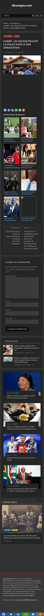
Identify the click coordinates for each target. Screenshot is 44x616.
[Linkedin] (12, 110)
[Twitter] (8, 110)
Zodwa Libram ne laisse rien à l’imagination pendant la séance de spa (26, 348)
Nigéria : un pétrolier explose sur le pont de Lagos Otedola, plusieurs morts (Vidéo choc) (26, 360)
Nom (7, 301)
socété (15, 424)
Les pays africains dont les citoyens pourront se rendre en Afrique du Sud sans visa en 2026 (21, 491)
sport (15, 455)
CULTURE (7, 530)
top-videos (8, 36)
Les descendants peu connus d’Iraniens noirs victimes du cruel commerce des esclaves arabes (21, 537)
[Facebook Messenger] (19, 110)
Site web (8, 319)
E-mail (8, 310)
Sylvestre (19, 353)
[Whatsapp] (16, 110)
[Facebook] (5, 110)
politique (16, 393)
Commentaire (11, 276)
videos (16, 36)
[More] (23, 110)
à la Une (9, 393)
